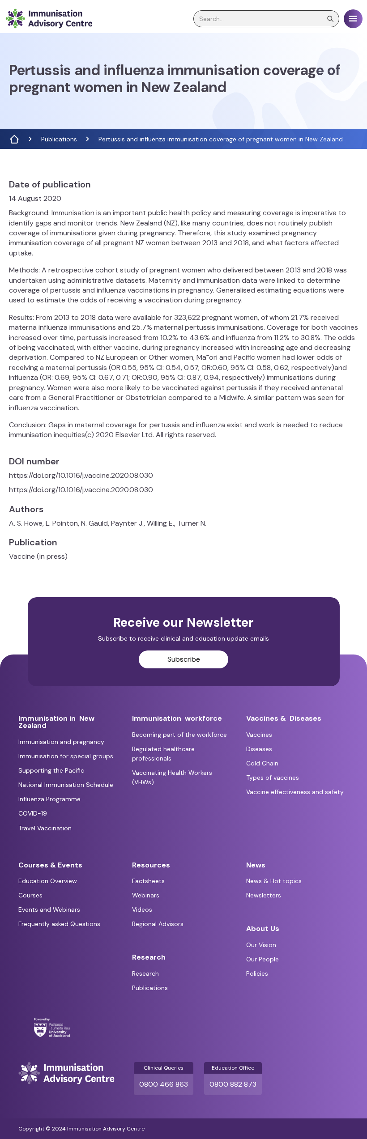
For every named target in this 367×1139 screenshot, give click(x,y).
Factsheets (148, 881)
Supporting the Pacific (51, 770)
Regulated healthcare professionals (163, 753)
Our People (262, 959)
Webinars (145, 895)
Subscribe (183, 659)
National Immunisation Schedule (65, 785)
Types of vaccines (272, 778)
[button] (353, 18)
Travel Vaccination (45, 828)
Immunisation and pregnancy (61, 742)
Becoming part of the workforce (179, 735)
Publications (59, 139)
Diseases (259, 749)
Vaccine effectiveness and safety (295, 792)
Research (145, 973)
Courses (30, 895)
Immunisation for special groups (65, 756)
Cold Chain (262, 763)
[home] (48, 18)
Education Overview (47, 881)
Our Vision (261, 945)
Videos (142, 909)
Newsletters (263, 895)
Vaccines (259, 735)
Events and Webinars (49, 909)
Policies (257, 973)
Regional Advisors (158, 924)
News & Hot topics (274, 881)
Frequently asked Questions (59, 924)
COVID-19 (32, 813)
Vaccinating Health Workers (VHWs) (172, 777)
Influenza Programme (49, 799)
